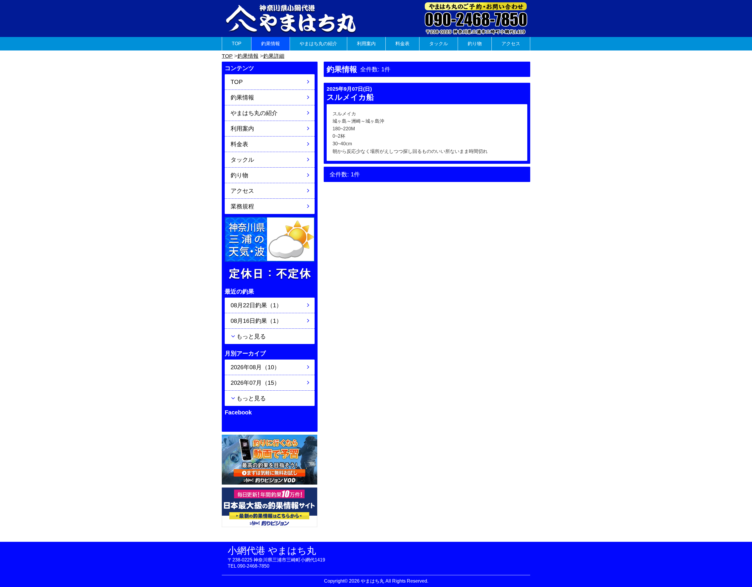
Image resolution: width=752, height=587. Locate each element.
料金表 (402, 43)
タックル (438, 43)
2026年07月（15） (255, 382)
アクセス (510, 43)
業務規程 (242, 206)
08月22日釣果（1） (256, 305)
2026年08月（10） (255, 367)
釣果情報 (270, 43)
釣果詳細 (273, 56)
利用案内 (366, 43)
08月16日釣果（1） (256, 321)
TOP (236, 43)
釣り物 (475, 43)
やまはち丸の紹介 (318, 43)
